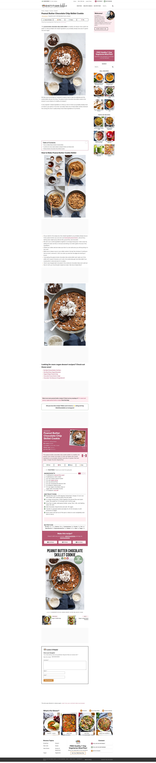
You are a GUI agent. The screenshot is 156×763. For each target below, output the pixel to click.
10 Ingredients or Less (56, 612)
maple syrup (54, 480)
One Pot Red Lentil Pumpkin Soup (109, 84)
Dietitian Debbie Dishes (54, 5)
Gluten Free (96, 710)
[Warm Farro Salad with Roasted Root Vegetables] (110, 126)
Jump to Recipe (48, 19)
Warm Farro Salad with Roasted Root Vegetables (109, 128)
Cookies (63, 612)
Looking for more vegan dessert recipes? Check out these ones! (59, 146)
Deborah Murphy (53, 441)
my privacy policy (63, 22)
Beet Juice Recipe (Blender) (109, 142)
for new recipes (50, 1)
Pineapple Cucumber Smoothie (99, 155)
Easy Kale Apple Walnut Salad (109, 97)
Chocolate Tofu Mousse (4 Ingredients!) (54, 378)
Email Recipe (51, 542)
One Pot (78, 612)
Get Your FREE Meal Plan (78, 753)
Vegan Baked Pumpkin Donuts (99, 110)
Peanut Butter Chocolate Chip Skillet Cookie (54, 148)
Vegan (81, 612)
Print (60, 19)
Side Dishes (46, 748)
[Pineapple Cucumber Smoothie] (99, 153)
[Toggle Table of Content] (85, 142)
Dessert (67, 612)
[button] (42, 16)
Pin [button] (83, 19)
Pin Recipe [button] (65, 542)
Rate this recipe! (47, 657)
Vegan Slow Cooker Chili (109, 110)
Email (45, 675)
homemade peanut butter (71, 237)
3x (84, 473)
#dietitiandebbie (65, 538)
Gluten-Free (73, 612)
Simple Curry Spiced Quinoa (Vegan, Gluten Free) (99, 128)
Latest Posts (88, 1)
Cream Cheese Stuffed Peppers (109, 155)
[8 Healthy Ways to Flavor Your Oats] (99, 140)
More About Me (101, 28)
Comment (46, 660)
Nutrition (97, 6)
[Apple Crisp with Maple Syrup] (99, 95)
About (74, 1)
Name (45, 670)
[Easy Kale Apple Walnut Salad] (110, 95)
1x (79, 473)
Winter (79, 6)
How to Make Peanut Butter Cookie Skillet (53, 144)
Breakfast (45, 743)
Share (71, 19)
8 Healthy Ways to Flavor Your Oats (99, 142)
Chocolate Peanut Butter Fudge (52, 376)
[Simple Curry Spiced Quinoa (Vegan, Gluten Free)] (99, 126)
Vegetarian (108, 710)
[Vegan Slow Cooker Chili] (110, 108)
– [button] (82, 455)
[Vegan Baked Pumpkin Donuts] (99, 108)
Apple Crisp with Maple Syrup (99, 97)
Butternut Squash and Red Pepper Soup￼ (98, 84)
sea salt (56, 490)
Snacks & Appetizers (58, 749)
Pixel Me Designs (109, 759)
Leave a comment (67, 16)
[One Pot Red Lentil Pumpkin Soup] (110, 82)
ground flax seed (59, 475)
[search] (112, 6)
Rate (82, 465)
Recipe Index (88, 6)
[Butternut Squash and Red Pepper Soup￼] (99, 82)
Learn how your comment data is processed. (73, 703)
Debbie (61, 16)
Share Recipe (80, 542)
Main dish (45, 745)
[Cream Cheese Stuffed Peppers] (110, 153)
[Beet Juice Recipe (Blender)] (110, 140)
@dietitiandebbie (70, 536)
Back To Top (87, 759)
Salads (56, 745)
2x (82, 473)
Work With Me (81, 1)
